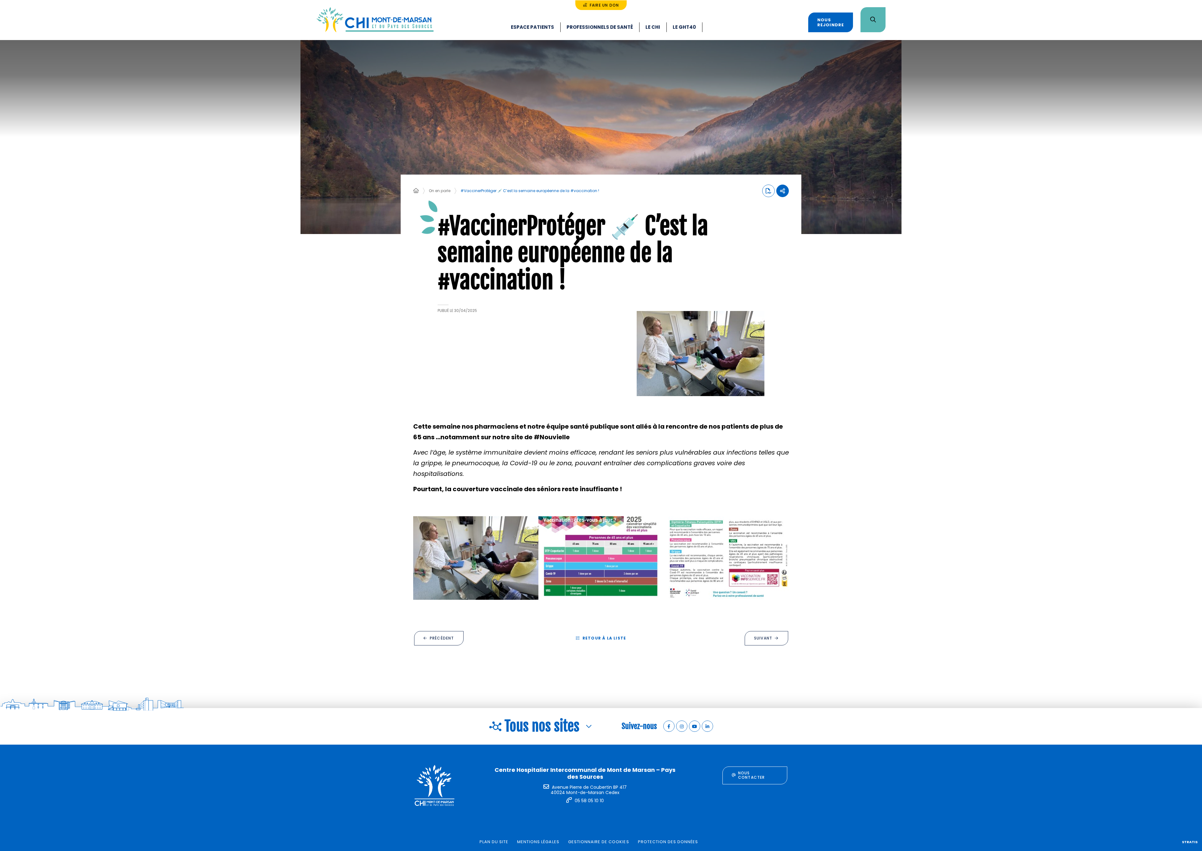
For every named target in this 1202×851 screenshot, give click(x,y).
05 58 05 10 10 (589, 800)
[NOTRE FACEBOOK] (669, 726)
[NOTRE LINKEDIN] (707, 726)
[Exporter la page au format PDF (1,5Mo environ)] (768, 191)
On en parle (439, 190)
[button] (700, 353)
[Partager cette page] (782, 191)
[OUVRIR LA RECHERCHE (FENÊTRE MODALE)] (873, 19)
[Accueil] (416, 191)
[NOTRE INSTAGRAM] (681, 726)
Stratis (1190, 841)
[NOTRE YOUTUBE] (694, 726)
